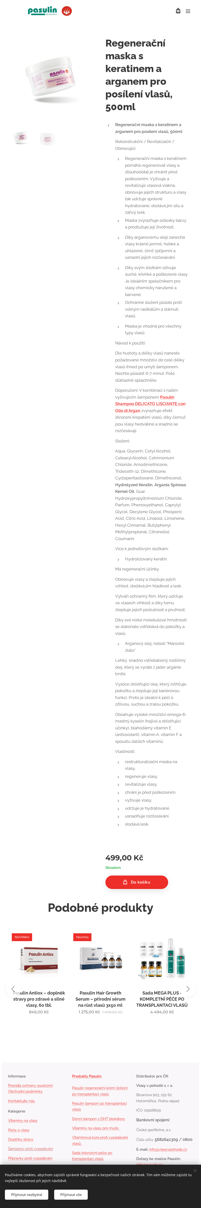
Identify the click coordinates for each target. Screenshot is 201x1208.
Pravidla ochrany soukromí (30, 1085)
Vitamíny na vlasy (23, 1120)
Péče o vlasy (18, 1130)
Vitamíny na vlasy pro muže (96, 1128)
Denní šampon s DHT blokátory (98, 1119)
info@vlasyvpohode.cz (168, 1149)
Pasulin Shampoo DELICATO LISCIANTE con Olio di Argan (150, 404)
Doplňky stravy (20, 1139)
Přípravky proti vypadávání (30, 1158)
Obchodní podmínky (25, 1091)
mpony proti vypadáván (32, 1149)
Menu (188, 11)
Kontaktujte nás (22, 1101)
